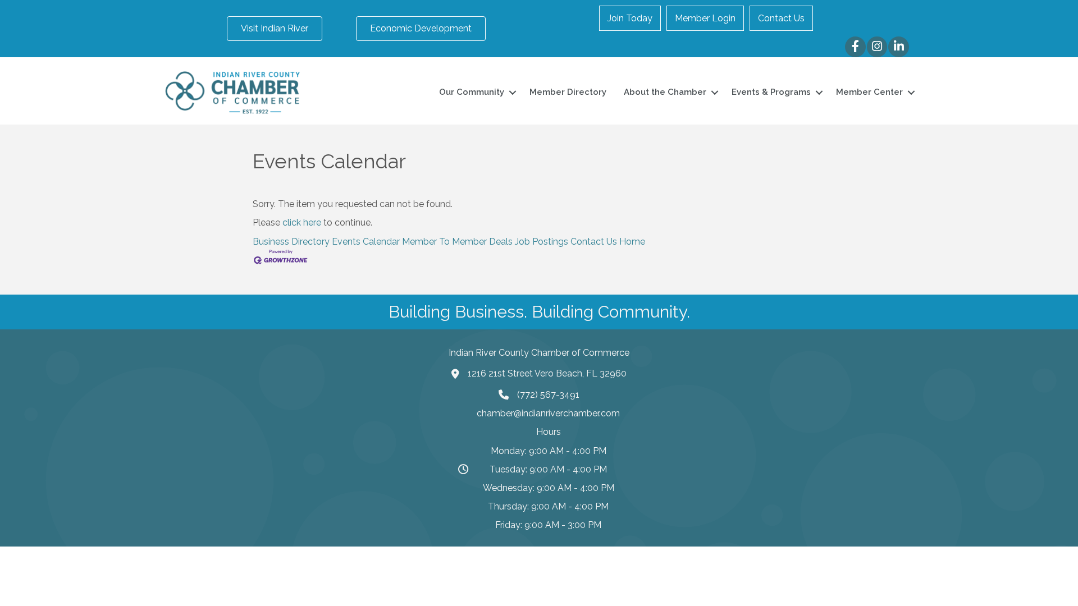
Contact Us (781, 18)
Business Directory (291, 241)
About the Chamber (665, 92)
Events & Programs (771, 92)
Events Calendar (366, 241)
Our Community (471, 92)
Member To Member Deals (457, 241)
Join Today (629, 18)
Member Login (705, 18)
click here (301, 222)
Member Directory (567, 92)
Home (632, 241)
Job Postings (541, 241)
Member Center (869, 92)
